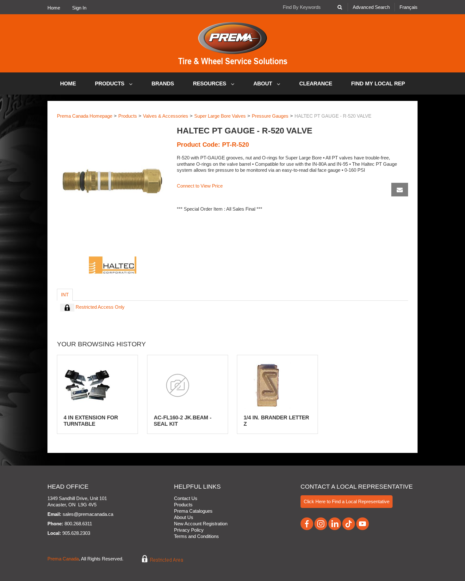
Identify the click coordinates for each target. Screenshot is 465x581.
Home (53, 7)
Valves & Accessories (165, 116)
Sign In (79, 7)
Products (110, 84)
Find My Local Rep (378, 84)
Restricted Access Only (99, 307)
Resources (210, 84)
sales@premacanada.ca (88, 514)
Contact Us (185, 498)
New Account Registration (200, 523)
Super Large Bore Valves (220, 116)
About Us (183, 517)
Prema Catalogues (193, 511)
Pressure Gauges (270, 116)
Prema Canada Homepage (84, 116)
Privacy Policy (189, 530)
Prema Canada (63, 559)
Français (409, 7)
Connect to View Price (200, 186)
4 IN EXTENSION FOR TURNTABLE (91, 421)
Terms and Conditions (196, 536)
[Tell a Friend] (399, 189)
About (263, 84)
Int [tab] (65, 294)
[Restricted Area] (158, 559)
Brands (163, 84)
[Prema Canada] (232, 43)
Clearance (315, 84)
